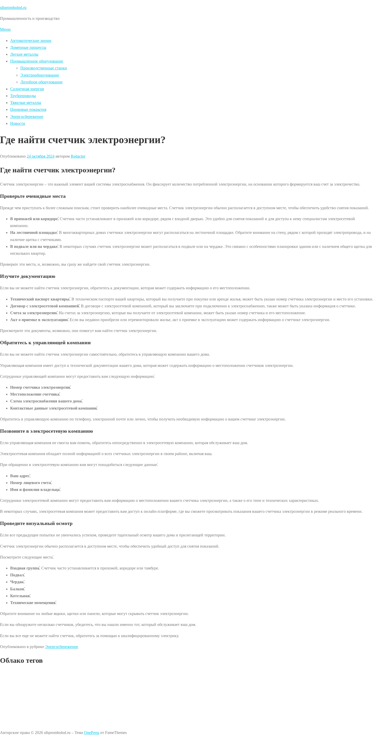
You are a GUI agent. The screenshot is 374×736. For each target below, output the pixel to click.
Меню (5, 29)
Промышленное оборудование (36, 61)
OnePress (91, 732)
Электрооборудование (39, 75)
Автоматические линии (30, 40)
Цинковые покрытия (28, 109)
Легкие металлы (24, 54)
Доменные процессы (28, 47)
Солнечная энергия (27, 89)
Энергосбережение (26, 116)
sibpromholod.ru (13, 7)
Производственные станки (43, 68)
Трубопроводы (23, 96)
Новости (17, 123)
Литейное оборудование (41, 82)
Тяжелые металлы (25, 102)
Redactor (78, 156)
